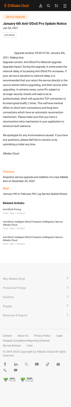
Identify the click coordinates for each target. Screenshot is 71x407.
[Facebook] (5, 364)
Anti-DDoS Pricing (12, 209)
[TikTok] (47, 364)
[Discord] (15, 370)
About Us (23, 335)
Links (29, 345)
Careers (7, 335)
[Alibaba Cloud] (17, 5)
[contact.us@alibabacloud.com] (58, 364)
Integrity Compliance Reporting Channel (26, 340)
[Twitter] (26, 364)
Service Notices (12, 345)
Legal (59, 335)
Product (21, 213)
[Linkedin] (15, 364)
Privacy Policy (42, 335)
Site (12, 213)
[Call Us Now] (5, 370)
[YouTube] (37, 364)
